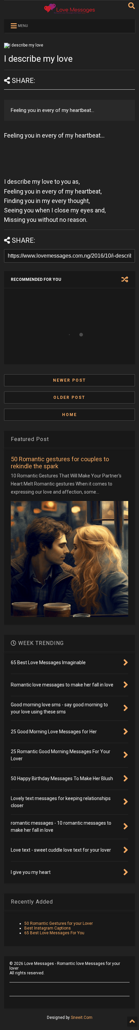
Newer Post (69, 380)
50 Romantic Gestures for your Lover (58, 923)
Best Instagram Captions (47, 928)
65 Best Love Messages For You (54, 933)
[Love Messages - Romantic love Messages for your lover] (69, 11)
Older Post (69, 397)
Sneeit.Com (81, 1017)
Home (69, 414)
